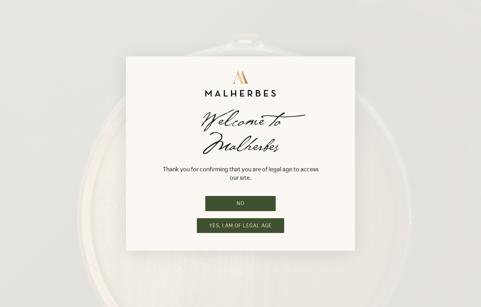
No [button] (240, 203)
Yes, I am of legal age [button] (240, 225)
